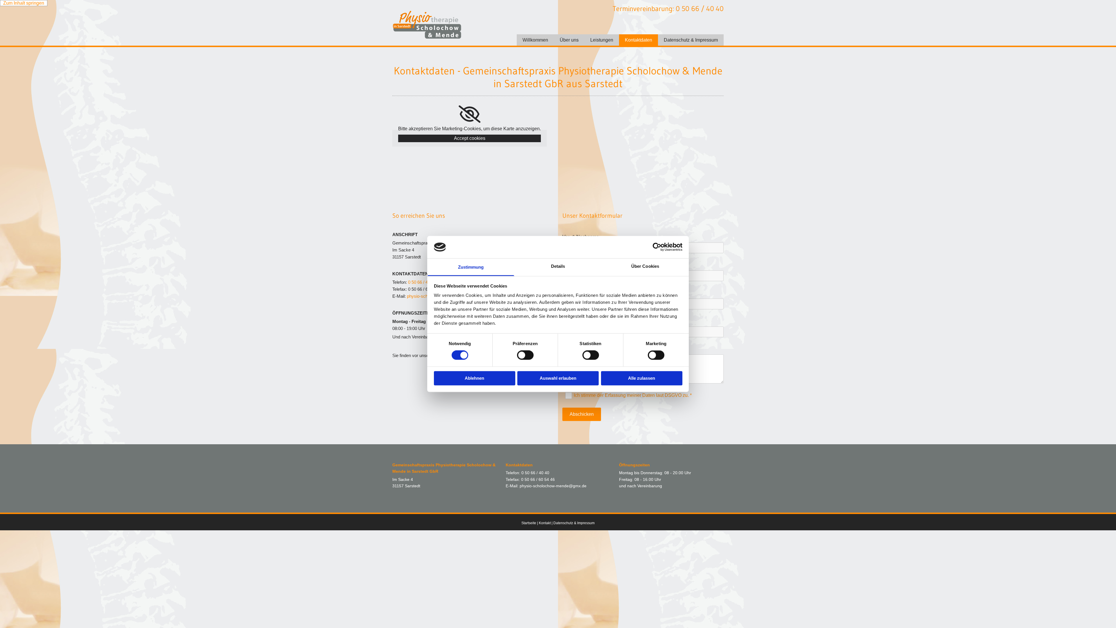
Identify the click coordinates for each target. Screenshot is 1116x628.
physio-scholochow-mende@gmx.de (553, 486)
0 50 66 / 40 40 (422, 282)
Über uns (569, 40)
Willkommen (535, 40)
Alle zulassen (641, 378)
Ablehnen (474, 378)
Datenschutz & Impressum (691, 40)
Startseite (528, 523)
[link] (469, 114)
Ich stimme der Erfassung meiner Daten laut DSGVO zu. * (633, 395)
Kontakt (545, 523)
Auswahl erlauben (558, 378)
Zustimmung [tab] (471, 267)
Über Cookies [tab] (645, 266)
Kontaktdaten (638, 40)
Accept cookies (469, 138)
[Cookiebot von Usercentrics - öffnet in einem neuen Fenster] (657, 247)
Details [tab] (558, 266)
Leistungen (601, 40)
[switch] (525, 355)
